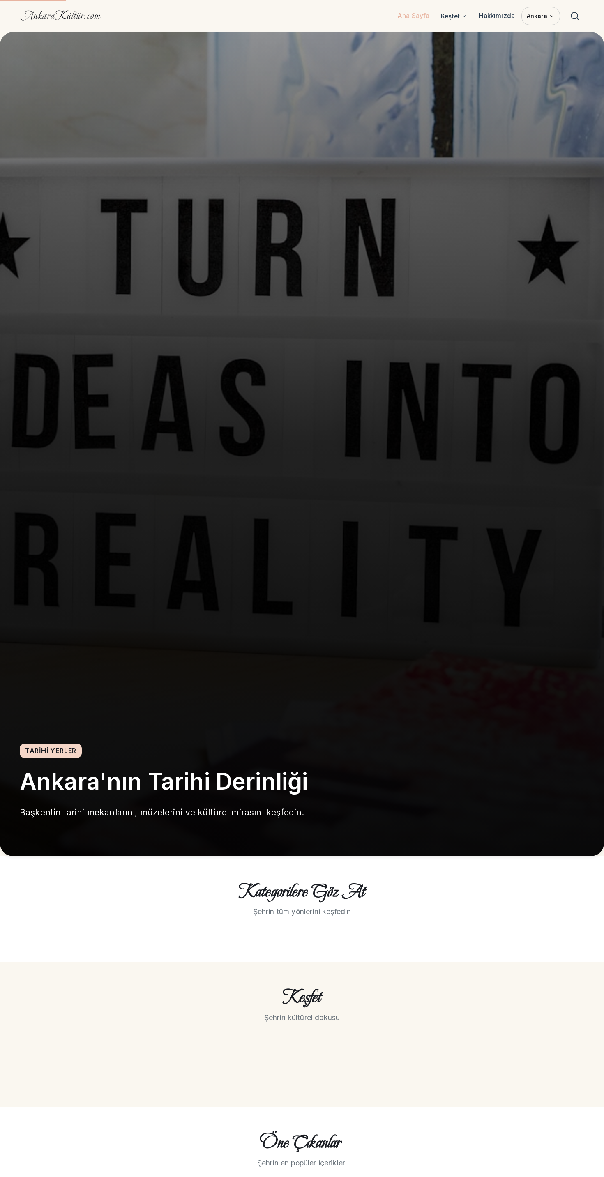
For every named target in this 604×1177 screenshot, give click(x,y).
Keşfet (450, 16)
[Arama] (575, 16)
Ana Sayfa (413, 16)
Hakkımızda (497, 16)
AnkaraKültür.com (61, 16)
